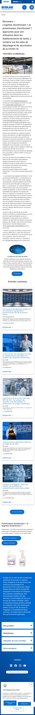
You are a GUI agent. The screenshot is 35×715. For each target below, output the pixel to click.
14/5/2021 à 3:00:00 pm (14, 53)
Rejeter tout (24, 703)
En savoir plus (17, 273)
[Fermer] (31, 684)
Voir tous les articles (17, 511)
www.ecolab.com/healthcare (15, 226)
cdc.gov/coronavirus (11, 240)
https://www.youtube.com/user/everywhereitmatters (24, 665)
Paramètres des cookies (17, 708)
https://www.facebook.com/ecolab (15, 665)
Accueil (3, 14)
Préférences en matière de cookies (17, 672)
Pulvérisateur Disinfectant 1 (11, 538)
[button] (24, 7)
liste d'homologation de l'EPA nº (14, 120)
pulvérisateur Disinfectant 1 (14, 105)
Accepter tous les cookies (10, 703)
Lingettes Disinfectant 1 (9, 543)
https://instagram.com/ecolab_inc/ (20, 665)
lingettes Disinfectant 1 (21, 101)
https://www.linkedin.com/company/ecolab (11, 665)
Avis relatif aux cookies (22, 698)
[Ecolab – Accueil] (7, 8)
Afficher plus (7, 327)
